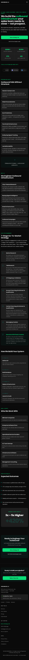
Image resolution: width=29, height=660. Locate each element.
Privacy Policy (4, 638)
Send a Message (4, 626)
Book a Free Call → (14, 578)
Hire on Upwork (4, 631)
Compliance (3, 644)
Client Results (4, 616)
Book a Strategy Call (14, 37)
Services (3, 608)
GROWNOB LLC (5, 2)
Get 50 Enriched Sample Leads (14, 554)
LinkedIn (3, 602)
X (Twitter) (8, 602)
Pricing (2, 614)
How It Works (4, 611)
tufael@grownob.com (5, 629)
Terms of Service (5, 641)
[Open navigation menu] (27, 2)
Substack (13, 602)
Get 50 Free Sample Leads (14, 41)
